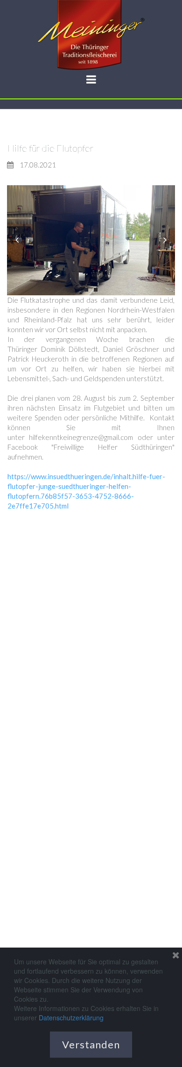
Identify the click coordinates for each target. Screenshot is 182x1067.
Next (165, 240)
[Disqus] (91, 632)
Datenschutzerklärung (71, 1017)
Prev (17, 240)
